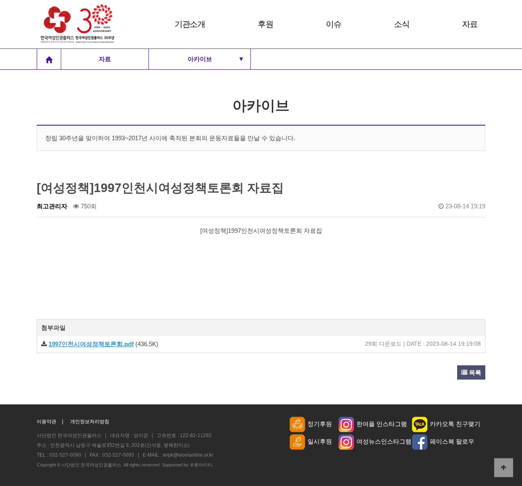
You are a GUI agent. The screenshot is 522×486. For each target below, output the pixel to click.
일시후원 (319, 441)
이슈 (333, 24)
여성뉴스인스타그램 (383, 441)
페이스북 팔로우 (452, 441)
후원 (265, 24)
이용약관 (46, 421)
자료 (469, 24)
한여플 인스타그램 (381, 423)
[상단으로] (503, 467)
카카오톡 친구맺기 (455, 423)
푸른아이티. (201, 464)
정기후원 (319, 423)
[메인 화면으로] (49, 58)
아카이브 (216, 58)
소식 (401, 24)
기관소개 (190, 24)
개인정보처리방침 (89, 421)
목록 (474, 372)
